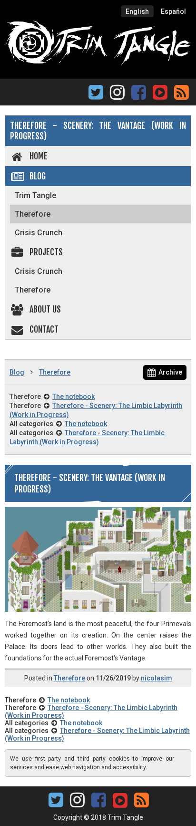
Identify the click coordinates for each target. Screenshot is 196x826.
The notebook (73, 396)
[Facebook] (138, 95)
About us (45, 309)
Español (173, 11)
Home (38, 156)
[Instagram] (117, 95)
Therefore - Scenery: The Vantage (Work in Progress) (98, 130)
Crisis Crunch (38, 232)
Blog (37, 176)
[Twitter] (95, 95)
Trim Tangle (35, 195)
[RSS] (181, 95)
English (137, 11)
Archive (170, 372)
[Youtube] (159, 91)
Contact (44, 329)
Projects (46, 252)
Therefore (32, 214)
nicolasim (156, 678)
